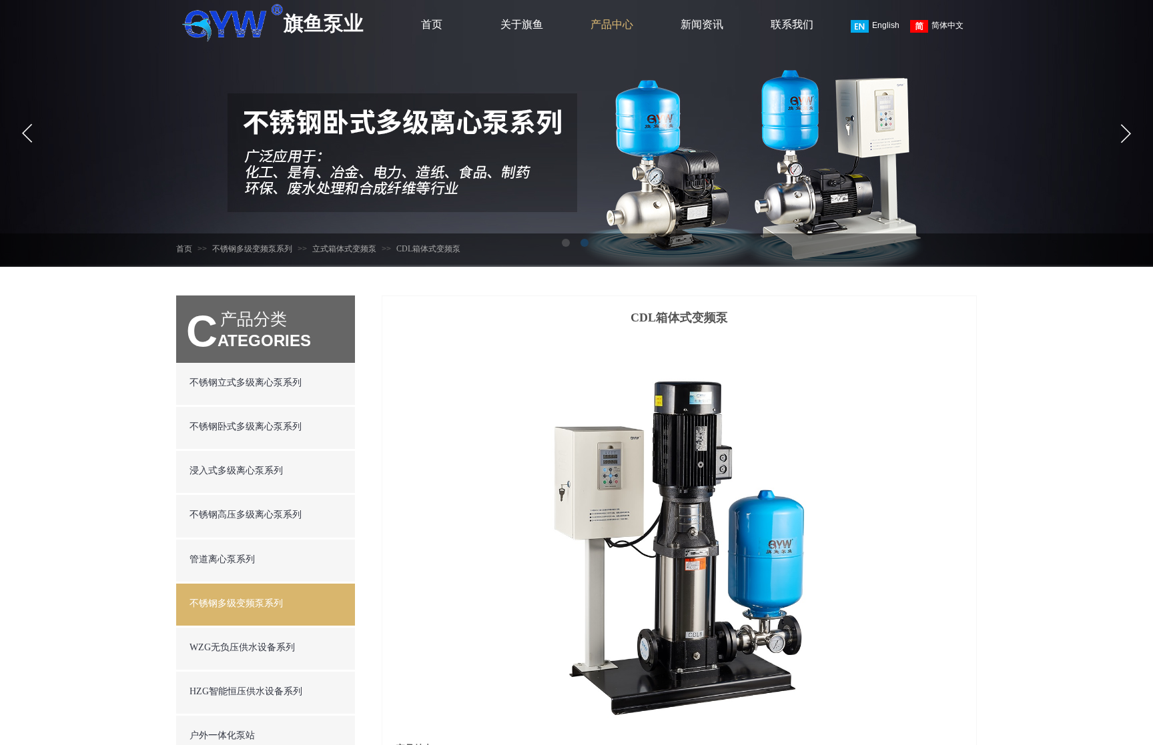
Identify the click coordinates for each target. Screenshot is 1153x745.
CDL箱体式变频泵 (428, 248)
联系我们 (792, 24)
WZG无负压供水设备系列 (242, 647)
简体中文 (947, 25)
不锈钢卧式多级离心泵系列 (245, 427)
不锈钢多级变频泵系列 (252, 248)
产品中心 (612, 24)
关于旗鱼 (521, 24)
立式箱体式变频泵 (344, 248)
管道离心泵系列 (222, 559)
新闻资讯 (702, 24)
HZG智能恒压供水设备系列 (245, 691)
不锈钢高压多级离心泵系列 (245, 515)
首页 (431, 24)
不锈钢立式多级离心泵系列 (245, 383)
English (885, 25)
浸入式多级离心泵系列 (236, 471)
